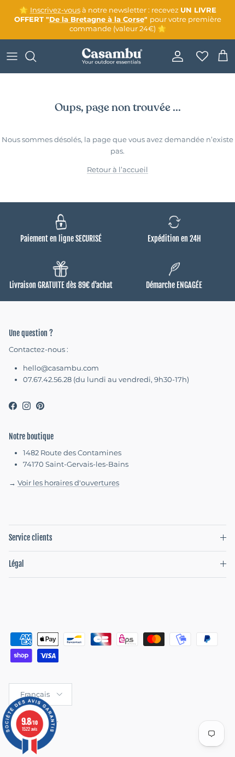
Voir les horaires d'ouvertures (68, 482)
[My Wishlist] (199, 56)
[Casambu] (112, 56)
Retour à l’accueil (117, 169)
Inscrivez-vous (55, 9)
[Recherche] (36, 56)
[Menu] (12, 56)
